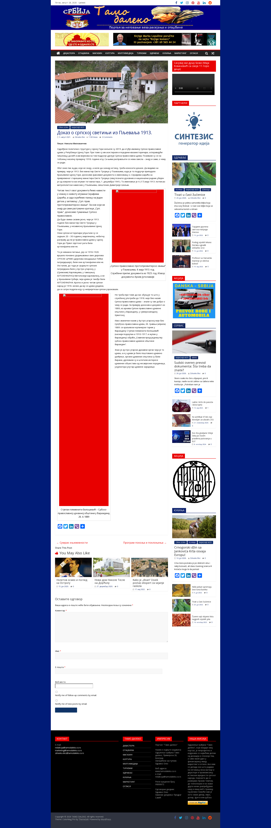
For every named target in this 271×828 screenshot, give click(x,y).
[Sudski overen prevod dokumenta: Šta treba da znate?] (194, 332)
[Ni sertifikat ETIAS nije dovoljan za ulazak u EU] (181, 415)
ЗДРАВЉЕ (154, 53)
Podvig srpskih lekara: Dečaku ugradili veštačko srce (202, 245)
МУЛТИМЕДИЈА (125, 53)
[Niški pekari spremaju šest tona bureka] (181, 585)
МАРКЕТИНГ (180, 53)
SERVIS (194, 357)
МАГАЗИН (97, 53)
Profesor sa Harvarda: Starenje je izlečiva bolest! (202, 261)
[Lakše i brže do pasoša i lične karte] (181, 400)
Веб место (60, 681)
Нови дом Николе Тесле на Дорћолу (110, 581)
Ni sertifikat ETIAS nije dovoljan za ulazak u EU (203, 418)
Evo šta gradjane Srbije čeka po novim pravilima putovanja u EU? (202, 437)
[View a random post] (213, 53)
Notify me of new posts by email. (71, 703)
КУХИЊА (167, 53)
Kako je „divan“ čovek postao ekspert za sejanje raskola (148, 583)
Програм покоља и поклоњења (145, 542)
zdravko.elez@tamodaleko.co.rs (69, 753)
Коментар (61, 610)
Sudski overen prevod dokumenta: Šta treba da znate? (192, 366)
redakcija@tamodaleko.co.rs (68, 747)
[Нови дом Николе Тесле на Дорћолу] (111, 559)
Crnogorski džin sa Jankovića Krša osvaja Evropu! (190, 551)
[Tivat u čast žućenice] (194, 164)
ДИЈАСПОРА (69, 53)
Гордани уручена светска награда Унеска (200, 229)
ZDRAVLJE (206, 189)
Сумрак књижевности (72, 542)
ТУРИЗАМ (141, 53)
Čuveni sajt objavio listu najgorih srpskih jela (203, 618)
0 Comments (107, 137)
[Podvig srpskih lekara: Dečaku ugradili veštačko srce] (181, 241)
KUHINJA (179, 189)
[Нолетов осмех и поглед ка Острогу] (73, 559)
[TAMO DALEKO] (58, 53)
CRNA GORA (63, 127)
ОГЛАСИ (194, 53)
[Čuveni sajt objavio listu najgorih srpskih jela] (181, 615)
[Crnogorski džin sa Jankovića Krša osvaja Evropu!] (194, 516)
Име (58, 651)
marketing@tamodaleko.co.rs (68, 750)
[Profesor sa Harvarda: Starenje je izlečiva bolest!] (181, 256)
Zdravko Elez (80, 137)
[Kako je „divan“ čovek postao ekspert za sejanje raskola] (149, 559)
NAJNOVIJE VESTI (78, 127)
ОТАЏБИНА (83, 53)
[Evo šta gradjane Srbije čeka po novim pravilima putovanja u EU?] (181, 431)
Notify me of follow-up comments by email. (76, 695)
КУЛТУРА (109, 53)
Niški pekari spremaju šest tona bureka (202, 588)
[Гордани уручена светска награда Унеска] (181, 225)
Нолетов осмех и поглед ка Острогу (71, 581)
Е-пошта (60, 667)
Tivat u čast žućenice (189, 194)
